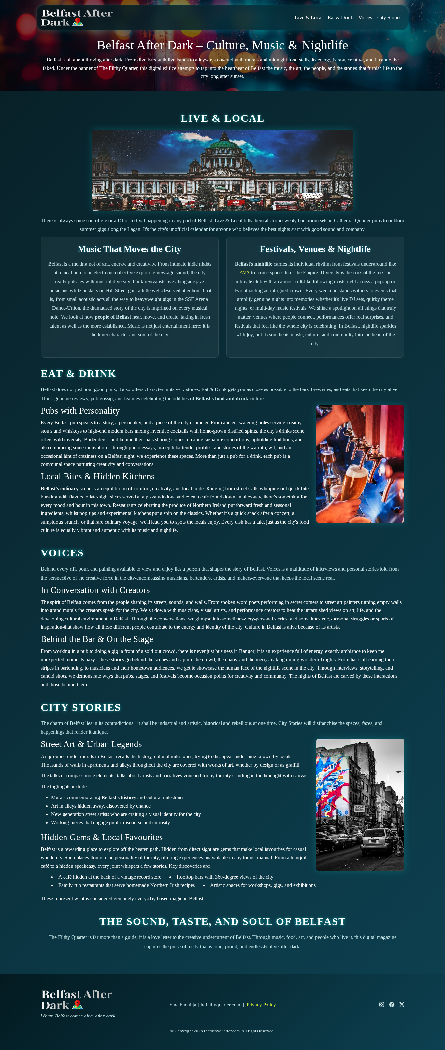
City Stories (389, 17)
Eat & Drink (340, 17)
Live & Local (309, 17)
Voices (365, 17)
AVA (244, 272)
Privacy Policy (261, 1004)
